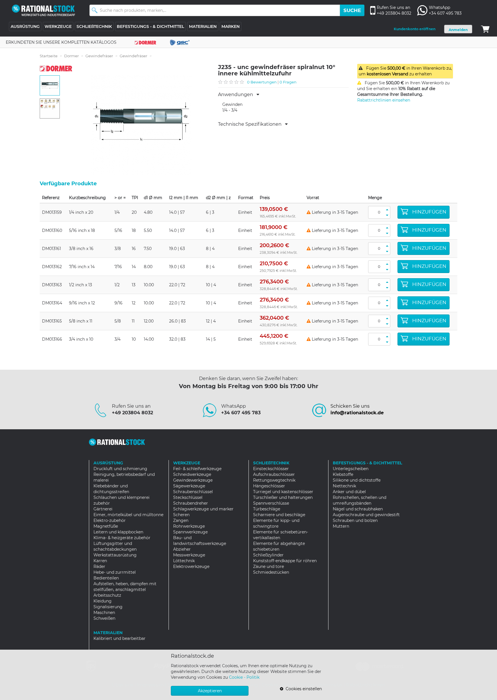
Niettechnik (344, 486)
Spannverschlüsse (271, 503)
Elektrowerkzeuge (191, 566)
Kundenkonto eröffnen (414, 29)
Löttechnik (184, 560)
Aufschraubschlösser (274, 474)
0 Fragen (288, 82)
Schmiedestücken (271, 572)
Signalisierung (108, 606)
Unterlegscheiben (350, 468)
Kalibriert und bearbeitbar (119, 638)
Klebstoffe (343, 474)
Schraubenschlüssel (193, 491)
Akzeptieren (210, 690)
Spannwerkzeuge (190, 532)
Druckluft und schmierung (120, 468)
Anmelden (458, 30)
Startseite (49, 56)
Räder (99, 566)
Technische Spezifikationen (251, 124)
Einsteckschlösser (271, 468)
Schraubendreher (190, 503)
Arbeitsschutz (107, 595)
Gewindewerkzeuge (193, 480)
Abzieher (182, 549)
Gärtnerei (102, 509)
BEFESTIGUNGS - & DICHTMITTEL (150, 26)
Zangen (180, 520)
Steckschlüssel (187, 497)
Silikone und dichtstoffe (357, 480)
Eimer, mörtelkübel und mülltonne (128, 514)
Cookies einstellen (302, 688)
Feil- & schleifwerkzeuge (197, 468)
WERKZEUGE (58, 26)
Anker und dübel (349, 491)
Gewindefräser (99, 56)
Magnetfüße (105, 526)
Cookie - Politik (244, 677)
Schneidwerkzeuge (192, 474)
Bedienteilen (106, 578)
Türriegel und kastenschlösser (283, 491)
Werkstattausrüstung (115, 555)
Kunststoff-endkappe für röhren (285, 560)
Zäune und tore (268, 566)
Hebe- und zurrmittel (114, 572)
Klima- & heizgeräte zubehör (121, 537)
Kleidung (102, 601)
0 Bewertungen (262, 82)
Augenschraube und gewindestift (366, 514)
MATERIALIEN (203, 26)
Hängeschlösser (269, 486)
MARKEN (230, 26)
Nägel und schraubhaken (358, 509)
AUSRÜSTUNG (25, 26)
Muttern (341, 526)
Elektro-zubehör (109, 520)
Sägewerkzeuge (189, 486)
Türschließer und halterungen (283, 497)
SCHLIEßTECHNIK (94, 26)
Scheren (181, 514)
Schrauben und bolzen (355, 520)
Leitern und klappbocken (118, 532)
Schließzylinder (268, 555)
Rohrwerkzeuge (189, 526)
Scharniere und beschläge (279, 514)
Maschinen (104, 612)
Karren (100, 560)
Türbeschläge (266, 509)
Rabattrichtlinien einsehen (383, 100)
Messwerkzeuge (189, 555)
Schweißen (104, 618)
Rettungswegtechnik (274, 480)
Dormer (71, 56)
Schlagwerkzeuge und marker (203, 509)
